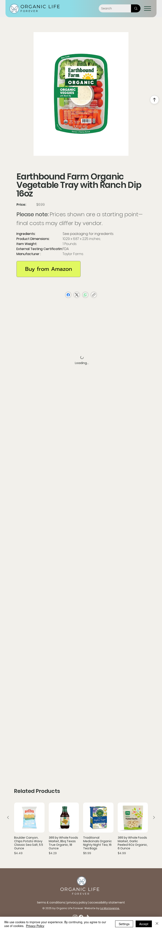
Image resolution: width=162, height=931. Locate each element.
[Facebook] (68, 294)
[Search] (135, 8)
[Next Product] (154, 817)
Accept (143, 924)
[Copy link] (93, 294)
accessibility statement (107, 902)
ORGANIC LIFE (40, 6)
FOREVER (29, 11)
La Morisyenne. (110, 908)
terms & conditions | (52, 902)
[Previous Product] (8, 817)
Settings (124, 924)
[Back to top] (154, 99)
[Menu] (147, 8)
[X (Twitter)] (77, 294)
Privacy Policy (35, 926)
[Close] (156, 924)
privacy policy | (78, 902)
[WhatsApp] (85, 294)
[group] (81, 830)
